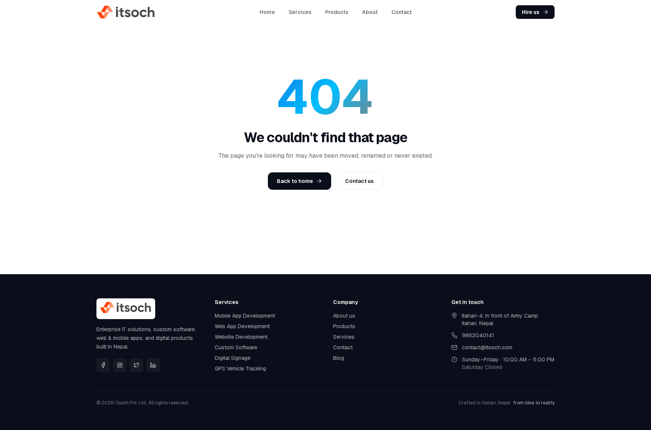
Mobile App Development (245, 315)
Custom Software (236, 347)
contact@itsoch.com (487, 347)
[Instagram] (120, 365)
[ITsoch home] (126, 12)
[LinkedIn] (153, 365)
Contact (401, 12)
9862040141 (478, 335)
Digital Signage (233, 358)
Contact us (359, 181)
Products (336, 12)
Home (267, 12)
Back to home (295, 181)
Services (300, 12)
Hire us (530, 12)
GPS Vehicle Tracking (240, 368)
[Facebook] (103, 365)
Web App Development (242, 326)
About (370, 12)
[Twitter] (136, 365)
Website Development (241, 336)
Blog (338, 358)
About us (344, 315)
